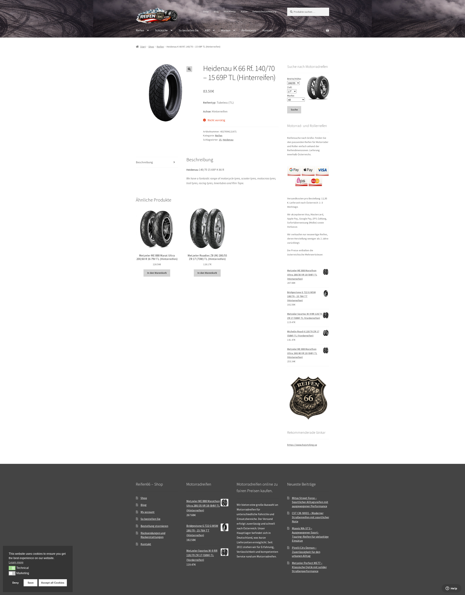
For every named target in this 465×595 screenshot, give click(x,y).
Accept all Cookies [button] (52, 582)
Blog (216, 11)
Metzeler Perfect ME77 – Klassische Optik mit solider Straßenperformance (309, 567)
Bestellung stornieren (154, 526)
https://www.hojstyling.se (302, 444)
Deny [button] (15, 582)
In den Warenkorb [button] (157, 272)
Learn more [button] (16, 562)
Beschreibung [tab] (144, 162)
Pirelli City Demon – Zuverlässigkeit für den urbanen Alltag (306, 552)
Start (143, 46)
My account (148, 512)
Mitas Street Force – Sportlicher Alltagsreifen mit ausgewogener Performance (310, 502)
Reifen (140, 30)
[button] (189, 69)
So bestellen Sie (189, 30)
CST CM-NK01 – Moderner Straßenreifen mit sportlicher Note (310, 517)
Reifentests (248, 30)
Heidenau (228, 139)
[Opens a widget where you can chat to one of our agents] (451, 588)
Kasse (244, 11)
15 (220, 139)
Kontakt (267, 30)
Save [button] (31, 582)
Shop (206, 11)
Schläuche (161, 30)
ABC (207, 30)
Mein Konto (230, 11)
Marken (225, 30)
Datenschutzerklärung (264, 11)
